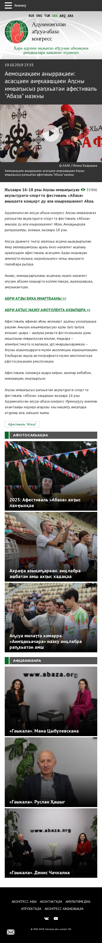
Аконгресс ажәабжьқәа (64, 909)
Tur (47, 16)
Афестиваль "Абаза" (22, 424)
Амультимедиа (77, 901)
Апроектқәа (31, 909)
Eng (39, 16)
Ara (70, 16)
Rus (31, 16)
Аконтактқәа (51, 901)
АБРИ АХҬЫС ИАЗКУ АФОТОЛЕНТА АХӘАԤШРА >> (47, 309)
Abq (63, 16)
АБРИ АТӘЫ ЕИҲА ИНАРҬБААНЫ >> (35, 298)
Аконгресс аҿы (24, 901)
